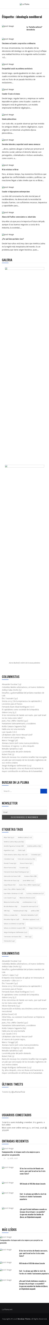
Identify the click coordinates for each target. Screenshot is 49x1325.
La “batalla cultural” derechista (34, 28)
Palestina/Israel (20, 911)
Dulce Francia (10, 868)
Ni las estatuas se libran (10, 169)
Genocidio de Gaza (12, 876)
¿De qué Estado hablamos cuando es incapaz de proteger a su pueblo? (33, 1213)
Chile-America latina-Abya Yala (15, 855)
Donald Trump (10, 863)
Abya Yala (9, 837)
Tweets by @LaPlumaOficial (13, 1092)
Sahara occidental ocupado (14, 928)
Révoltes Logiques (31, 919)
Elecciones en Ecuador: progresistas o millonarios (19, 43)
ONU (7, 911)
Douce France (26, 863)
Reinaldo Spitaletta (29, 915)
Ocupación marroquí (29, 906)
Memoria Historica (27, 898)
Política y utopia (10, 915)
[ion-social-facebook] (6, 1103)
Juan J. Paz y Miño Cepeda (14, 889)
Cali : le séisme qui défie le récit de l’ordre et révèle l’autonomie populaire (33, 1196)
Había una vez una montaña (13, 729)
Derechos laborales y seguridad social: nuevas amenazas (21, 144)
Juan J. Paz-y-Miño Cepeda (29, 885)
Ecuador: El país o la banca (11, 93)
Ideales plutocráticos (9, 119)
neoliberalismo (29, 902)
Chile (21, 850)
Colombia (35, 855)
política (35, 911)
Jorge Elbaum (9, 885)
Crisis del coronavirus (26, 859)
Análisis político (34, 846)
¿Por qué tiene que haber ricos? (13, 238)
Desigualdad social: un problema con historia (17, 68)
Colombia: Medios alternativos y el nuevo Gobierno (23, 687)
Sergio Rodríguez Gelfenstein (15, 932)
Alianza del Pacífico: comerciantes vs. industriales (19, 216)
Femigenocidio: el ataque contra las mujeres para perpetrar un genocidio (21, 1241)
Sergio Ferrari (35, 928)
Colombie (9, 859)
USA (28, 937)
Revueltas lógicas (11, 919)
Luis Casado (10, 898)
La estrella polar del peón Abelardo (16, 752)
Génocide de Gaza (11, 880)
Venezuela (9, 941)
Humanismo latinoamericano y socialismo (19, 724)
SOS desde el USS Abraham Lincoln (32, 1183)
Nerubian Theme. (24, 1319)
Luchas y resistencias (35, 893)
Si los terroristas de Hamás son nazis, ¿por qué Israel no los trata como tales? (32, 1171)
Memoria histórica (11, 902)
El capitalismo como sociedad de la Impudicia (20, 710)
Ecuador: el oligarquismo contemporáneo (16, 191)
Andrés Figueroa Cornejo (14, 846)
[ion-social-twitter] (12, 1103)
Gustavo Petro (30, 876)
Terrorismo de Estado (12, 937)
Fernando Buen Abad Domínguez (16, 872)
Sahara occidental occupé (14, 924)
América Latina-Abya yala (14, 842)
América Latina (25, 837)
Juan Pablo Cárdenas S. (13, 893)
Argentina (9, 850)
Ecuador (24, 868)
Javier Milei (28, 880)
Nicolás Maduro (10, 906)
